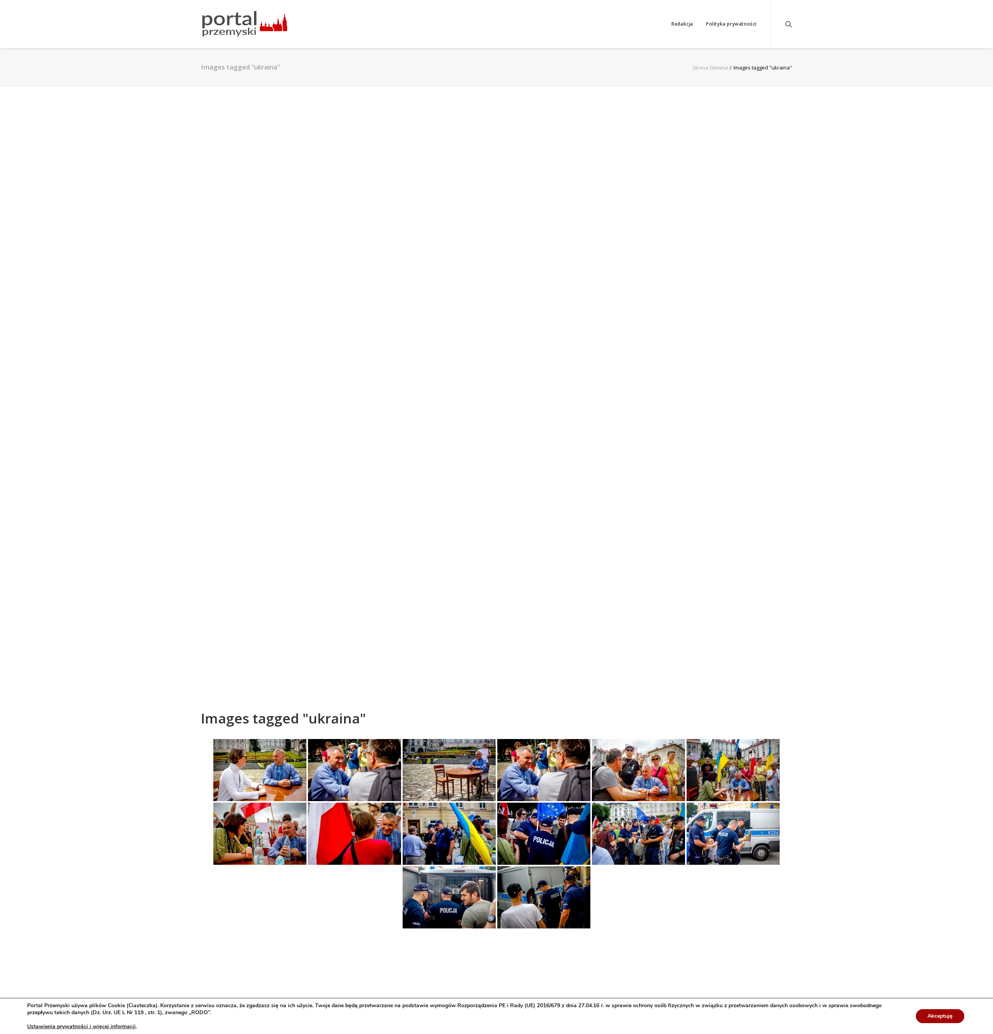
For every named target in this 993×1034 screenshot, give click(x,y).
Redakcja (682, 24)
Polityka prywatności (731, 24)
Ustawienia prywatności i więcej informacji (81, 1026)
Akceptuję (940, 1016)
